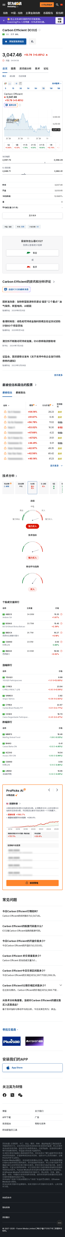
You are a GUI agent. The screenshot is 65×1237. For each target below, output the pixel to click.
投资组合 (6, 1123)
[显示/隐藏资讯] (20, 83)
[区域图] (9, 83)
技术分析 (8, 476)
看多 (35, 267)
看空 (35, 252)
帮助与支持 (40, 1123)
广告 (37, 1117)
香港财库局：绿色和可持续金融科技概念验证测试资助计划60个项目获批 (31, 323)
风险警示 (6, 1217)
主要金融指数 (33, 13)
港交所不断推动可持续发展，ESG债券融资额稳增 (28, 341)
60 (38, 227)
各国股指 (48, 13)
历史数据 (22, 76)
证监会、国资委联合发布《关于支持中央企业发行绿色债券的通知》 (31, 358)
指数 (5, 13)
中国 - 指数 (17, 13)
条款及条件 (6, 1197)
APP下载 (6, 1117)
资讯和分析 (25, 68)
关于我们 (39, 1111)
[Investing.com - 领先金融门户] (14, 5)
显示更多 (32, 215)
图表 (13, 68)
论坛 (46, 68)
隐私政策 (6, 1207)
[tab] (7, 487)
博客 (4, 1111)
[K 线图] (5, 83)
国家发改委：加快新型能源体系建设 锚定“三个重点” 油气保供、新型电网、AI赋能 (32, 303)
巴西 (22, 227)
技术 (37, 68)
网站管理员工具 (9, 1130)
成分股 (12, 76)
